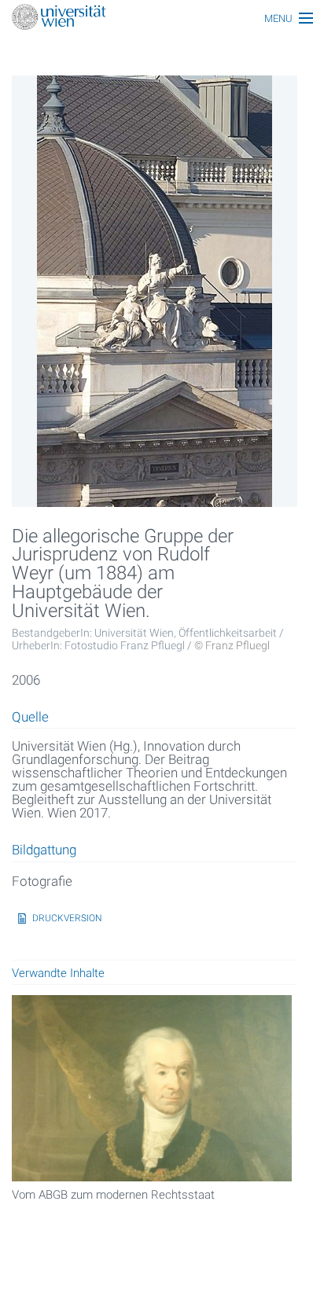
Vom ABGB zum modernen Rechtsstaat (113, 1195)
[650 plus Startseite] (162, 18)
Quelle (30, 718)
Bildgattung (44, 850)
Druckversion (67, 918)
